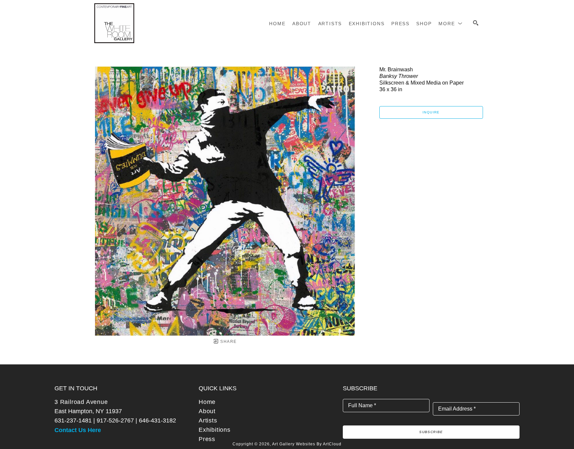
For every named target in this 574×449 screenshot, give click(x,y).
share (228, 341)
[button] (450, 23)
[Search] (475, 23)
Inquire (431, 112)
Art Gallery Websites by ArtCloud (306, 444)
